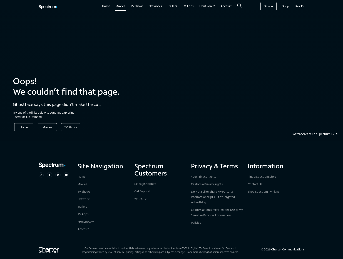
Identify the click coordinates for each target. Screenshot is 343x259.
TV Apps (187, 6)
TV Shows (136, 6)
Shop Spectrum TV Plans (263, 191)
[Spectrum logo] (48, 7)
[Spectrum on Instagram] (41, 174)
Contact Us (255, 184)
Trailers (172, 6)
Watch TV (140, 198)
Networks (155, 6)
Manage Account (145, 184)
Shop (285, 6)
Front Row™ (207, 6)
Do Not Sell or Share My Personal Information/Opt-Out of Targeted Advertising (213, 197)
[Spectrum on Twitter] (58, 174)
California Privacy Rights (207, 184)
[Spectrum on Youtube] (66, 174)
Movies (120, 6)
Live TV (299, 6)
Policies (196, 222)
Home (106, 6)
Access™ (226, 6)
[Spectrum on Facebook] (49, 174)
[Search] (239, 7)
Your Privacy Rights (203, 176)
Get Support (142, 191)
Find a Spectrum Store (262, 176)
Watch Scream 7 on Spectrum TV (313, 134)
